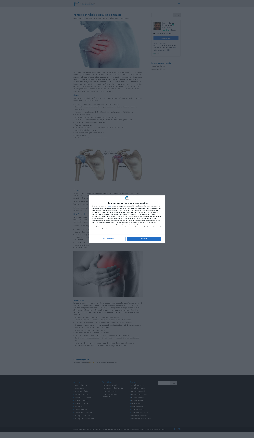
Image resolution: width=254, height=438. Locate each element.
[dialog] (127, 219)
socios (110, 206)
